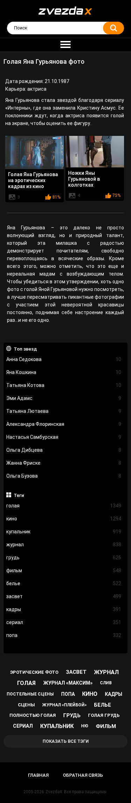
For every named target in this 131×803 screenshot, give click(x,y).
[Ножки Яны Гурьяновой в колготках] (94, 151)
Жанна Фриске (64, 463)
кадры (64, 609)
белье (64, 583)
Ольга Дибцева (64, 450)
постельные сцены (30, 694)
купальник (64, 531)
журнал (64, 544)
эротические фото (34, 672)
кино (64, 518)
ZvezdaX (54, 791)
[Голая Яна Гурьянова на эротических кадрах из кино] (34, 152)
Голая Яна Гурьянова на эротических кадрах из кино (33, 180)
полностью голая (32, 715)
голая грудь (103, 715)
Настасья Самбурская (64, 437)
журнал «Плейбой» (64, 704)
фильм (64, 570)
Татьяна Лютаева (64, 411)
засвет (64, 596)
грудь (64, 557)
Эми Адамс (64, 398)
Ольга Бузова (64, 476)
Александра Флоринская (64, 424)
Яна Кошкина (64, 372)
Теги (19, 495)
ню (84, 726)
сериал (64, 622)
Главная (38, 775)
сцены (26, 704)
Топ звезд (25, 349)
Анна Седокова (64, 359)
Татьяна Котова (64, 385)
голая (64, 505)
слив (106, 682)
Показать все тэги (66, 741)
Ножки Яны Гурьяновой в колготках (84, 179)
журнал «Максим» (68, 683)
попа (64, 635)
